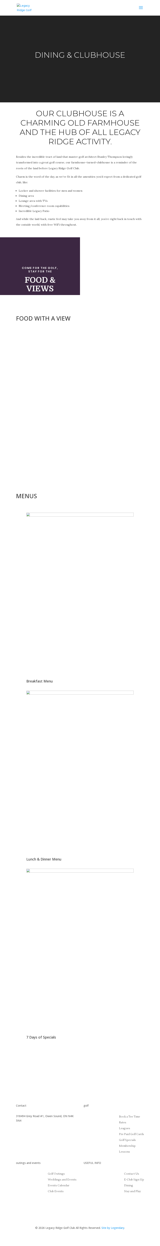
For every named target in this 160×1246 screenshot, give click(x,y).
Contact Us (131, 1174)
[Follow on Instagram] (27, 1136)
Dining (128, 1185)
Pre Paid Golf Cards (131, 1134)
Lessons (124, 1152)
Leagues (124, 1128)
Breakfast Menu (39, 681)
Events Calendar (58, 1185)
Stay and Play (132, 1191)
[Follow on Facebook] (19, 1136)
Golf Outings (56, 1174)
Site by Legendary (112, 1228)
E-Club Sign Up (134, 1179)
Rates (122, 1122)
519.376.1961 (24, 1125)
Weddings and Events (62, 1179)
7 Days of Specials (41, 1037)
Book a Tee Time (129, 1116)
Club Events (56, 1191)
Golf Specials (127, 1140)
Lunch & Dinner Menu (43, 859)
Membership (127, 1146)
